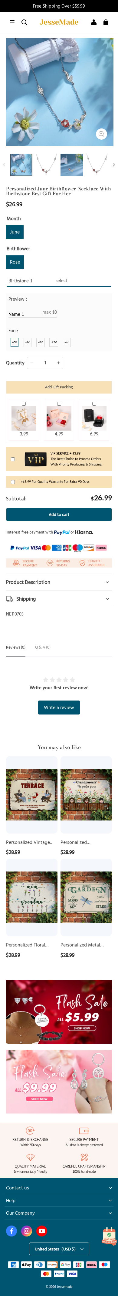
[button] (12, 22)
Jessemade (65, 1286)
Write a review (59, 707)
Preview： (18, 299)
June (15, 231)
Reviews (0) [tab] (15, 647)
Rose (15, 261)
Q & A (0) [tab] (43, 647)
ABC (14, 342)
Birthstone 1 (20, 281)
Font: (13, 331)
